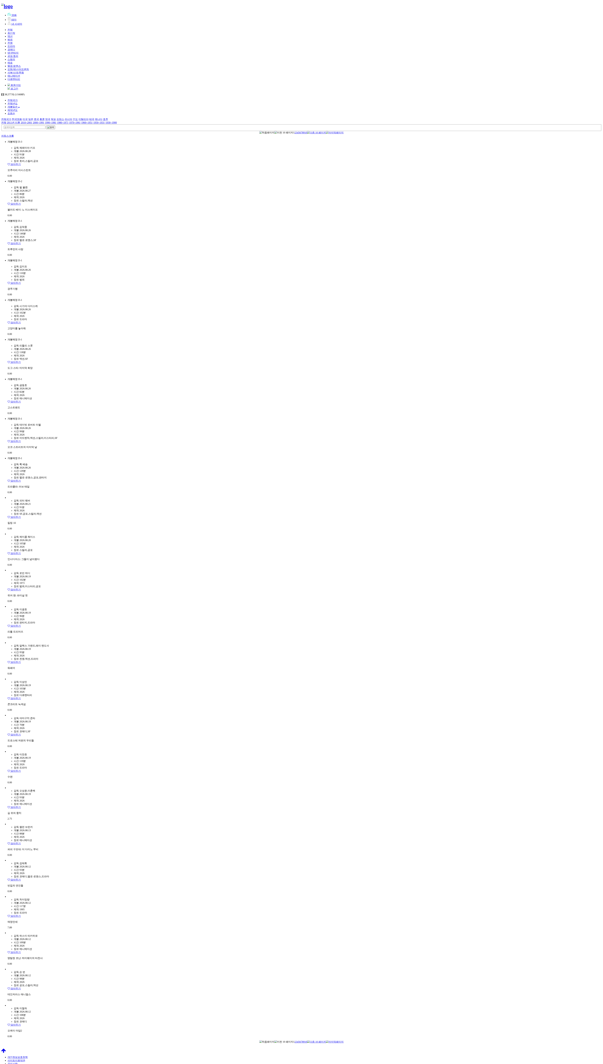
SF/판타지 (13, 52)
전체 (10, 29)
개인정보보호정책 (18, 1057)
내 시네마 (16, 24)
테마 (13, 19)
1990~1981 (50, 122)
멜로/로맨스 (14, 66)
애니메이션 (14, 76)
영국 (47, 119)
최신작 (11, 33)
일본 (30, 119)
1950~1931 (99, 122)
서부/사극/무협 (16, 72)
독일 (53, 119)
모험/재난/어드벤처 (18, 69)
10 (306, 132)
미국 (25, 119)
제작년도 (13, 110)
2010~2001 (26, 122)
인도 (75, 119)
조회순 (11, 113)
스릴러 (11, 59)
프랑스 (60, 119)
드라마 (11, 46)
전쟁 (10, 43)
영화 (14, 15)
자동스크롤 (7, 136)
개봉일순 (13, 107)
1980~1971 (62, 122)
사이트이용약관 (16, 1060)
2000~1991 (38, 122)
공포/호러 (13, 56)
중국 (36, 119)
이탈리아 (84, 119)
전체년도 (13, 103)
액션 (10, 36)
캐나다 (98, 119)
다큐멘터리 (14, 79)
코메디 (11, 49)
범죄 (10, 39)
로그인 (14, 88)
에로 (10, 62)
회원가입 (15, 85)
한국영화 (17, 119)
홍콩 (42, 119)
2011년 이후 (13, 122)
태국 (91, 119)
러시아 (68, 119)
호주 (105, 119)
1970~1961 (75, 122)
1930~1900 (111, 122)
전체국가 (13, 100)
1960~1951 (87, 122)
